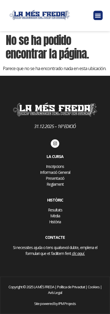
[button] (98, 15)
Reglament (55, 184)
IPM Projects (67, 303)
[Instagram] (55, 143)
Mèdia (55, 215)
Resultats (55, 210)
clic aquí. (78, 253)
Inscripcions (55, 166)
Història (55, 221)
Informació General (55, 172)
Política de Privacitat (71, 286)
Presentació (55, 178)
